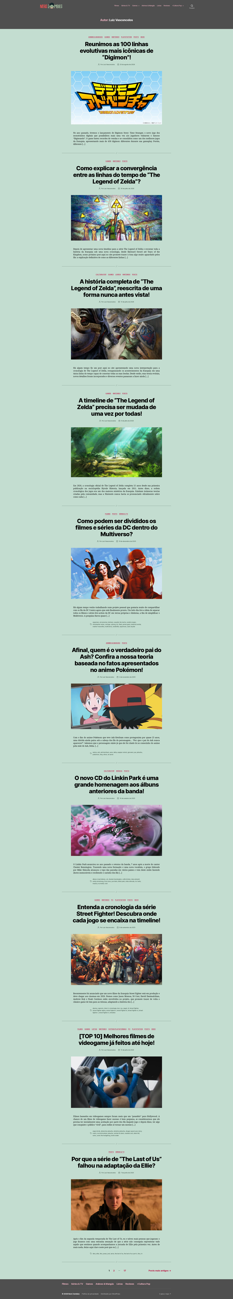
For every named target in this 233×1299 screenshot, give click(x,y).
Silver (105, 754)
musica (95, 883)
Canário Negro (131, 622)
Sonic (94, 1135)
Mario (94, 1133)
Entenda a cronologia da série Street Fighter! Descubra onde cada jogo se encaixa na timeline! (116, 913)
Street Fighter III (122, 1010)
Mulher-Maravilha (98, 626)
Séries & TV (125, 6)
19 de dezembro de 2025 (127, 541)
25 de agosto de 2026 (127, 64)
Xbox (143, 37)
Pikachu (139, 752)
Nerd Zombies (74, 1294)
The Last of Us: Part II (130, 1254)
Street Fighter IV (133, 1010)
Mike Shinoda (130, 881)
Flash (120, 624)
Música (119, 771)
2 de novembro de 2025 (127, 677)
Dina (94, 1254)
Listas (159, 6)
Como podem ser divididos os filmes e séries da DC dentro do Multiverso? (116, 527)
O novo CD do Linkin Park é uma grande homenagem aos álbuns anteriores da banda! (116, 784)
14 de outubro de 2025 (127, 798)
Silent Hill (136, 1133)
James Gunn (126, 624)
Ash (98, 752)
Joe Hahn (114, 881)
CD (107, 879)
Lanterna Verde (136, 624)
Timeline (112, 1013)
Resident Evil (129, 1133)
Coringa (107, 624)
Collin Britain (126, 879)
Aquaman (96, 622)
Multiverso (108, 626)
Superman (123, 626)
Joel (108, 1254)
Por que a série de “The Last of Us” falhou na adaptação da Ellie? (116, 1162)
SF (128, 1008)
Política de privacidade (90, 1294)
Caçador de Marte (120, 622)
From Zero (107, 881)
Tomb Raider (115, 1135)
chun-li (106, 1008)
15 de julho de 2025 (127, 1050)
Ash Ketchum (105, 752)
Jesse (105, 1254)
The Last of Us (119, 1254)
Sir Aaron (110, 754)
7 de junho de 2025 (127, 1173)
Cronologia (112, 1008)
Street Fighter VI (104, 1013)
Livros (118, 274)
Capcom (100, 1008)
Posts (136, 37)
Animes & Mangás (148, 6)
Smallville (116, 626)
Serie (112, 1254)
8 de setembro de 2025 (127, 927)
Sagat (125, 1008)
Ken (118, 1008)
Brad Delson (101, 879)
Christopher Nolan (98, 624)
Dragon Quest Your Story (134, 1131)
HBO (101, 1254)
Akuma (95, 1008)
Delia (115, 752)
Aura (111, 752)
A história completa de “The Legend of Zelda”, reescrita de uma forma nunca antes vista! (116, 288)
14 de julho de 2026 (127, 302)
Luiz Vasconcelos (109, 64)
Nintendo (115, 37)
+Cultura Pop (177, 6)
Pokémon (96, 754)
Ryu (121, 1008)
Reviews (167, 6)
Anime (95, 752)
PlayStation (126, 37)
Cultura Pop (101, 274)
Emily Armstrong (98, 881)
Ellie (97, 1254)
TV (141, 1254)
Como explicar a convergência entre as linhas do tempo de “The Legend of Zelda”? (116, 175)
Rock (106, 883)
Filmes (116, 6)
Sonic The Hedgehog (103, 1135)
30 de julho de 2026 (127, 188)
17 (125, 1270)
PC (112, 900)
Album (95, 879)
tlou (139, 1254)
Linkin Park (121, 881)
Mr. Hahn (138, 881)
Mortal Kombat (102, 1133)
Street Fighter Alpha (99, 1010)
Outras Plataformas (117, 1029)
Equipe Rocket (122, 752)
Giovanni (130, 752)
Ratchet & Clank (119, 1133)
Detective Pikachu (107, 1131)
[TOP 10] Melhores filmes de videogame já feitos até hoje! (116, 1039)
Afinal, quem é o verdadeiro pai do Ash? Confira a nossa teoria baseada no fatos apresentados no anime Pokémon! (116, 659)
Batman (110, 622)
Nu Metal (101, 883)
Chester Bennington (115, 879)
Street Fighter (134, 1008)
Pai (135, 752)
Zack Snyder (131, 626)
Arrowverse (103, 622)
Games (135, 6)
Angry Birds (96, 1131)
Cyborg (113, 624)
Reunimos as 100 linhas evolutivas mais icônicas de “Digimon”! (116, 50)
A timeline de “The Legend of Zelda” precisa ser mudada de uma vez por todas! (116, 407)
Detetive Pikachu (119, 1131)
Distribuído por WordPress (110, 1294)
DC (117, 624)
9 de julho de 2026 (127, 421)
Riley (101, 754)
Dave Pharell (135, 879)
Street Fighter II (111, 1010)
